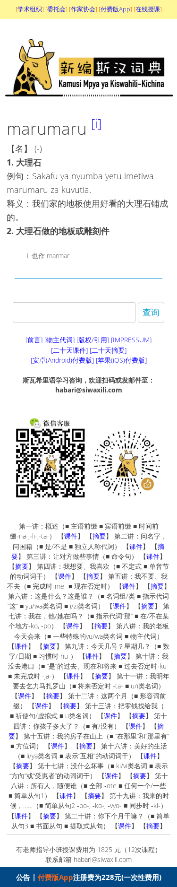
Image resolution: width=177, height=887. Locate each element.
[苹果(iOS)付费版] (121, 360)
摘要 (99, 535)
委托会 (56, 9)
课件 (70, 535)
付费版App (55, 877)
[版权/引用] (92, 339)
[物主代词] (59, 339)
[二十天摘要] (108, 350)
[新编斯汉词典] (88, 102)
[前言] (33, 339)
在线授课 (147, 9)
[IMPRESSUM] (131, 339)
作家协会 (83, 9)
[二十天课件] (69, 350)
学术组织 (29, 9)
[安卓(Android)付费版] (62, 360)
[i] (96, 123)
